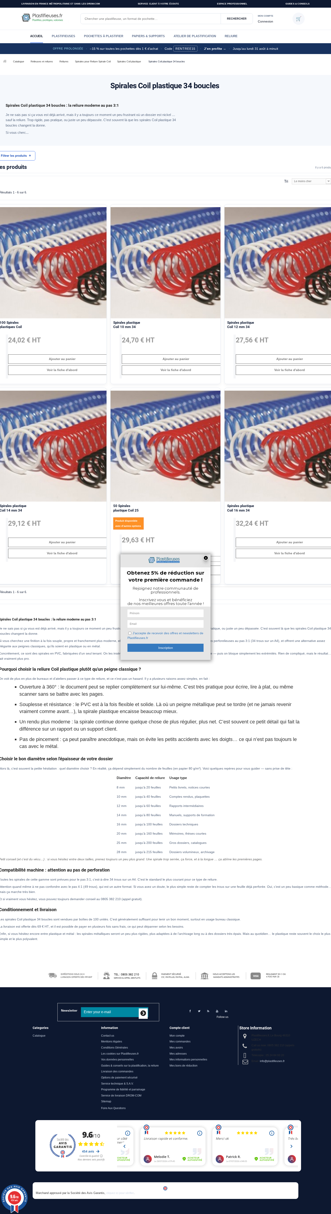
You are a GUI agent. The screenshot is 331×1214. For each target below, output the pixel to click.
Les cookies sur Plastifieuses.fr (120, 1053)
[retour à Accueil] (4, 61)
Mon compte (177, 1035)
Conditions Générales (114, 1047)
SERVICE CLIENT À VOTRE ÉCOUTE (158, 3)
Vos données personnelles (117, 1059)
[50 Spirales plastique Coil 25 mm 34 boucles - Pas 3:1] (165, 446)
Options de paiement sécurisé (119, 1077)
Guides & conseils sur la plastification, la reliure (130, 1065)
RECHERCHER (237, 18)
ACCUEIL (36, 36)
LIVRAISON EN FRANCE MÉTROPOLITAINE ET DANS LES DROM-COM (60, 3)
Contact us (107, 1035)
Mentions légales (111, 1041)
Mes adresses (178, 1053)
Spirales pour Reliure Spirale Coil (93, 61)
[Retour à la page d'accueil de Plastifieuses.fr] (48, 19)
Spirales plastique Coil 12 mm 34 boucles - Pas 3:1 (240, 327)
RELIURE (231, 36)
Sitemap (106, 1101)
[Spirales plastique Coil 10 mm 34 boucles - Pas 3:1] (165, 262)
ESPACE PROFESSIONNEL (232, 3)
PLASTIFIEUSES (63, 36)
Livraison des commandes (117, 1071)
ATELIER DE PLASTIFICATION (195, 36)
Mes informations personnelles (188, 1059)
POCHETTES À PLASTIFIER (103, 36)
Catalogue (18, 61)
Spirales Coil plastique (129, 61)
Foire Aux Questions (113, 1108)
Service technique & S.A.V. (117, 1083)
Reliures (63, 61)
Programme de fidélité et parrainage (123, 1089)
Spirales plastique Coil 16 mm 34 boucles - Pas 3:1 (240, 510)
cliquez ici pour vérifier (120, 1193)
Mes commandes (180, 1041)
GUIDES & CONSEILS (298, 3)
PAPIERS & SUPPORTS (148, 36)
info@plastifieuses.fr (272, 1061)
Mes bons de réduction (183, 1065)
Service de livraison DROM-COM (121, 1095)
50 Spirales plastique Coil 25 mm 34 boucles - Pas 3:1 (126, 512)
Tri (286, 181)
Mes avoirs (176, 1047)
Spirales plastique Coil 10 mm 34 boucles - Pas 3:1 (126, 327)
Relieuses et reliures (42, 61)
